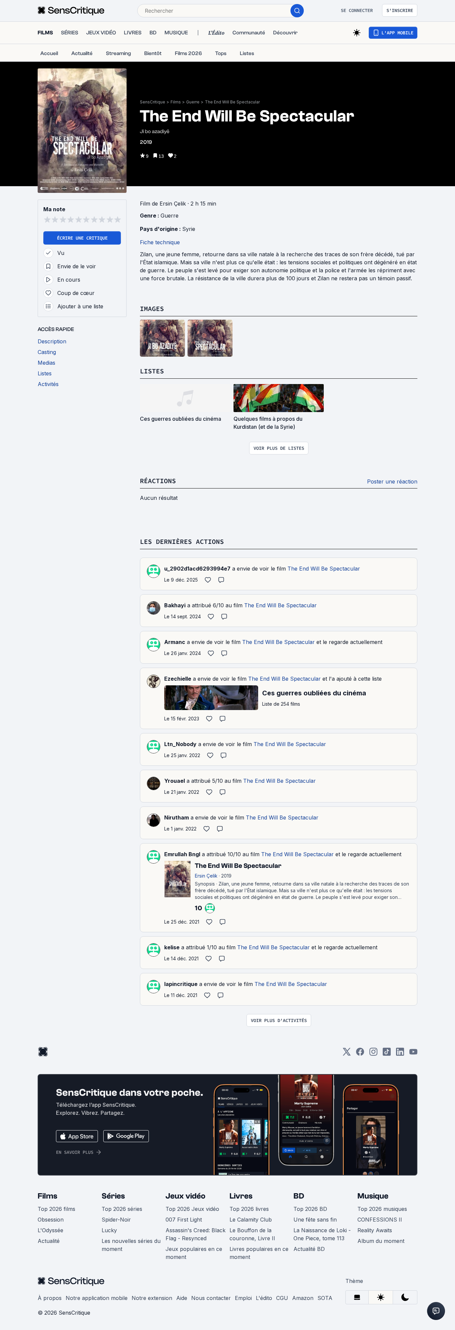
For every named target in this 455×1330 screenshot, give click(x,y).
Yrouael (174, 780)
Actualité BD (309, 1249)
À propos (50, 1298)
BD (298, 1196)
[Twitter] (347, 1054)
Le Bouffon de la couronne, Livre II (252, 1234)
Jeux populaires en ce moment (194, 1253)
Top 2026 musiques (382, 1209)
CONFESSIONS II (379, 1219)
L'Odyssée (50, 1230)
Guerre (193, 101)
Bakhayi (175, 605)
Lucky (109, 1230)
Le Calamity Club (250, 1219)
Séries (113, 1196)
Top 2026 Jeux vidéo (192, 1209)
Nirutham (176, 817)
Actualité (49, 1241)
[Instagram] (373, 1054)
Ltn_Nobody (180, 744)
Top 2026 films (56, 1209)
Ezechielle (177, 678)
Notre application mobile (97, 1298)
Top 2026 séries (122, 1209)
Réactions (158, 480)
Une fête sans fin (315, 1219)
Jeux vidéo (186, 1196)
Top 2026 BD (310, 1209)
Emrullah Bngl (182, 854)
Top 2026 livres (249, 1209)
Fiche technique (160, 242)
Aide (181, 1298)
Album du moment (380, 1241)
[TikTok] (387, 1054)
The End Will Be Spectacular (232, 101)
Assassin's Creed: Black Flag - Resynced (196, 1234)
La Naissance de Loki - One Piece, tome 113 (322, 1234)
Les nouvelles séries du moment (131, 1245)
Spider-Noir (116, 1219)
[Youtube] (413, 1054)
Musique (372, 1196)
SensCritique (152, 101)
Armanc (174, 642)
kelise (172, 947)
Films (176, 101)
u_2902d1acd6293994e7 (197, 568)
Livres (240, 1196)
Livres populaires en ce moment (258, 1253)
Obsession (51, 1219)
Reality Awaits (374, 1230)
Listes (152, 371)
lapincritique (181, 984)
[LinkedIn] (400, 1054)
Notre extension (152, 1298)
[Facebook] (360, 1054)
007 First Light (184, 1219)
